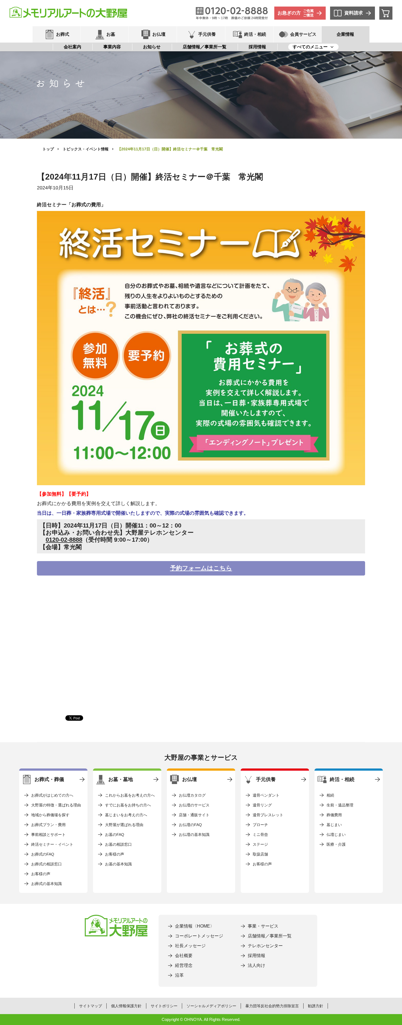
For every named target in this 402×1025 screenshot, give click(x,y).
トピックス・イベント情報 (86, 149)
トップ (48, 149)
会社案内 (72, 46)
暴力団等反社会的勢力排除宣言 (272, 1006)
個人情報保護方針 (126, 1006)
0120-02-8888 (64, 539)
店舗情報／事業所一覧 (204, 46)
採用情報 (257, 46)
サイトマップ (90, 1006)
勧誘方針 (315, 1006)
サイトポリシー (164, 1006)
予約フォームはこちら (201, 568)
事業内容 (112, 46)
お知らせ (152, 46)
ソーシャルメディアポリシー (211, 1006)
